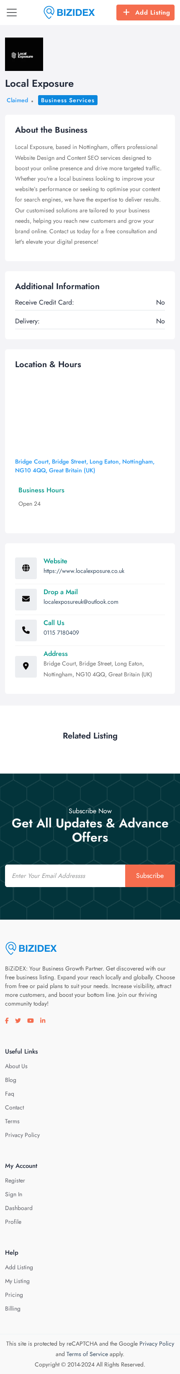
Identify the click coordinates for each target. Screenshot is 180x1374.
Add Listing (152, 12)
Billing (13, 1308)
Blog (10, 1080)
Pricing (14, 1295)
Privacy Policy (22, 1135)
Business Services (68, 100)
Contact (14, 1107)
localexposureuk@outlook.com (81, 602)
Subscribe (150, 875)
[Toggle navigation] (11, 12)
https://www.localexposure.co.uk (84, 571)
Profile (13, 1222)
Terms (12, 1121)
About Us (16, 1066)
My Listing (17, 1281)
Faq (9, 1093)
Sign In (13, 1194)
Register (15, 1180)
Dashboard (19, 1208)
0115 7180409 (61, 632)
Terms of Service (87, 1354)
